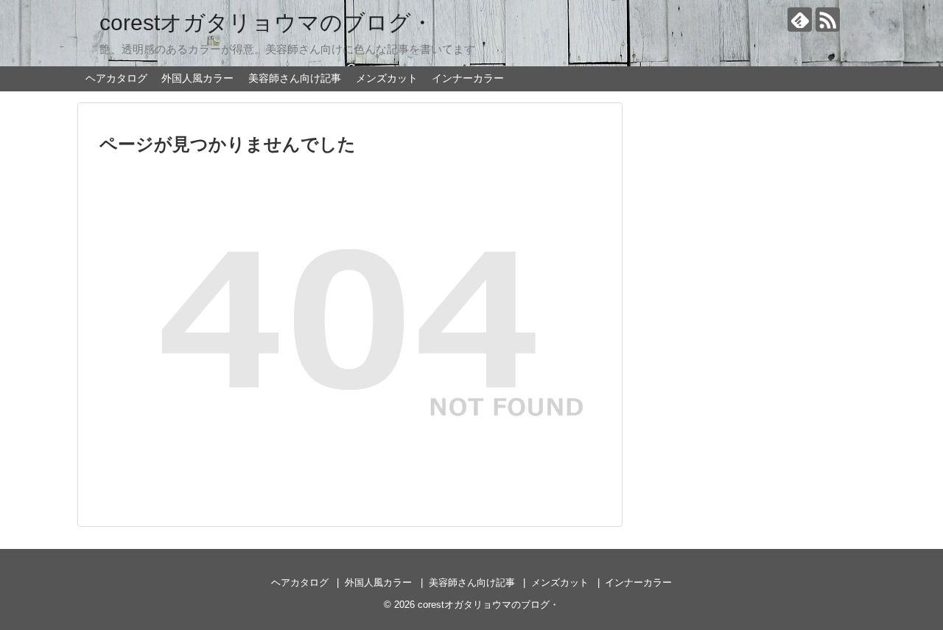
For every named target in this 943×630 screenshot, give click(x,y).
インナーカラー (468, 78)
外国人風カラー (197, 78)
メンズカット (387, 78)
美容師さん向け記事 (294, 78)
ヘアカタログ (116, 78)
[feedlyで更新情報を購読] (800, 19)
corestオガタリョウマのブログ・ (266, 22)
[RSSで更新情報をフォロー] (828, 19)
